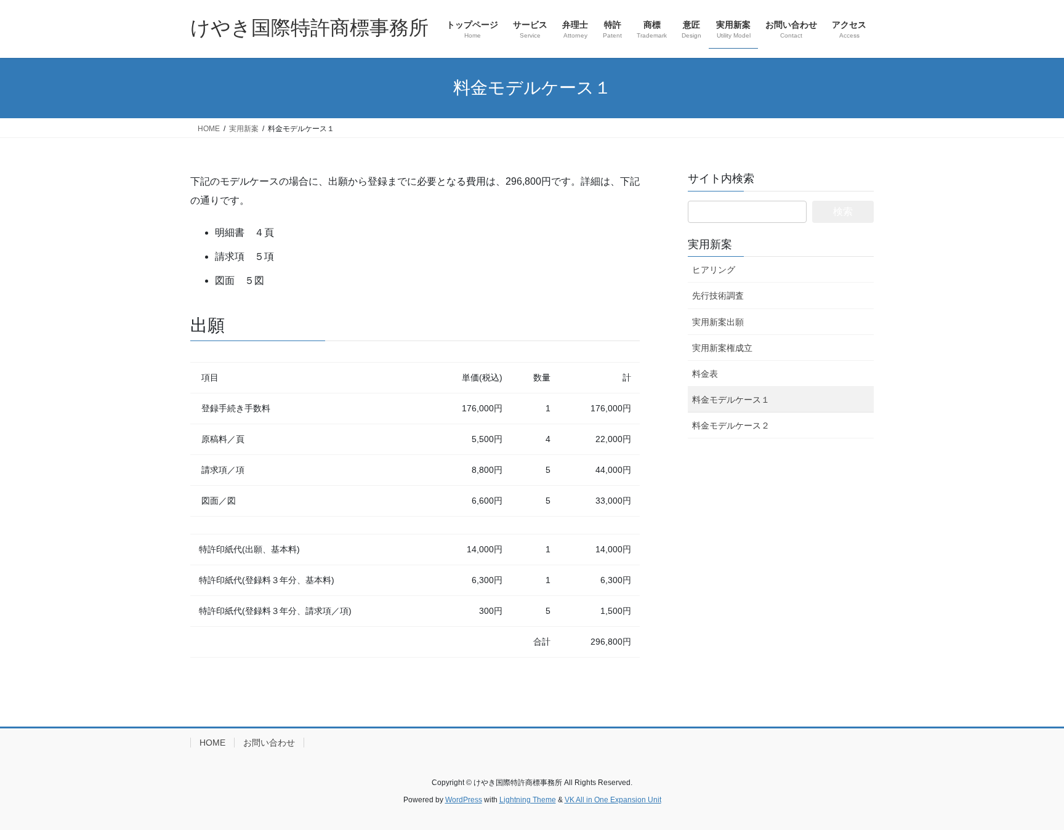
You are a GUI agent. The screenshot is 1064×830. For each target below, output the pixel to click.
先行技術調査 (718, 295)
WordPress (463, 800)
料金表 (705, 374)
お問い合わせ (269, 742)
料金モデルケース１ (731, 400)
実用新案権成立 (722, 348)
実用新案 (710, 244)
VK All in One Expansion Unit (613, 800)
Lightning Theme (527, 800)
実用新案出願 (718, 322)
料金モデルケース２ (731, 425)
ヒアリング (713, 270)
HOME (212, 742)
